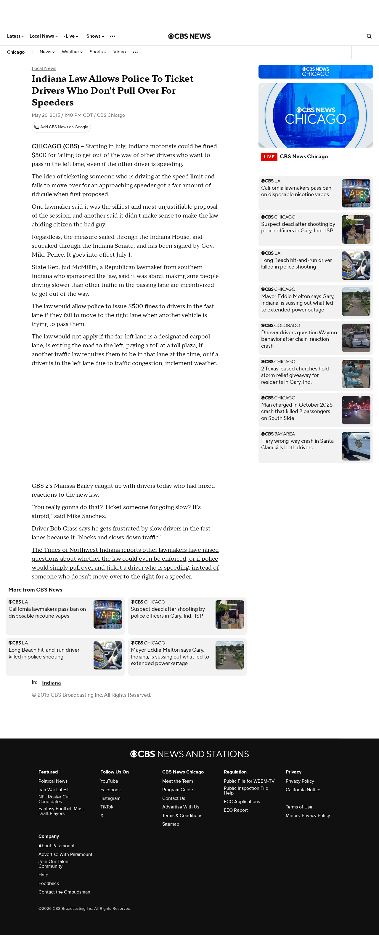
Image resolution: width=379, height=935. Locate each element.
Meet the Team (177, 781)
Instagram (110, 798)
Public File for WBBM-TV (249, 781)
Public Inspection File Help (246, 790)
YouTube (109, 781)
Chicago (16, 52)
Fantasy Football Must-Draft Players (61, 811)
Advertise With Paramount (65, 854)
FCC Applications (242, 801)
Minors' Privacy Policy (308, 815)
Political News (53, 781)
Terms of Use (299, 807)
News (46, 52)
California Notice (303, 789)
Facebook (110, 789)
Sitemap (170, 824)
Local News (42, 36)
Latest (14, 36)
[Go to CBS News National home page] (189, 36)
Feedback (48, 883)
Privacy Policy (300, 781)
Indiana (51, 683)
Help (43, 874)
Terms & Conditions (182, 815)
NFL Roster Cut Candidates (54, 799)
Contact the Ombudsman (64, 892)
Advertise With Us (180, 807)
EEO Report (236, 810)
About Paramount (56, 845)
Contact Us (173, 798)
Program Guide (177, 789)
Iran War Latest (53, 789)
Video (119, 52)
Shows (94, 36)
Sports (97, 52)
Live (71, 36)
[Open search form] (369, 36)
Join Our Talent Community (54, 864)
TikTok (106, 807)
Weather (71, 52)
